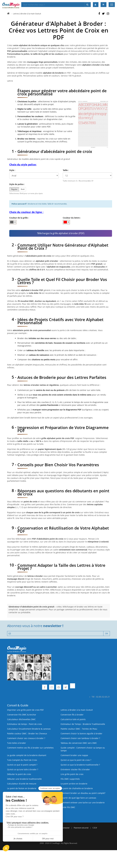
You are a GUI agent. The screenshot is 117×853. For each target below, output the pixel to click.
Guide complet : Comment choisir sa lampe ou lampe (83, 749)
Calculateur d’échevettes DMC (21, 719)
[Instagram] (51, 687)
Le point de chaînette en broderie (77, 788)
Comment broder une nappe (74, 755)
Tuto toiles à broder (16, 743)
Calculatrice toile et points (73, 719)
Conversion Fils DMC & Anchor (21, 714)
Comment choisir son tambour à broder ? (80, 738)
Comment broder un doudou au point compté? (83, 793)
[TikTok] (72, 687)
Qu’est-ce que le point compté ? (22, 764)
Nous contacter (64, 828)
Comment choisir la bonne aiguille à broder (81, 733)
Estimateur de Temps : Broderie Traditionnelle (83, 724)
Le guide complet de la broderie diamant (26, 755)
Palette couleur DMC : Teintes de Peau (79, 728)
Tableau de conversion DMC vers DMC (79, 743)
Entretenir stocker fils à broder (75, 769)
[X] (65, 687)
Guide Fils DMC (68, 807)
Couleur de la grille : (19, 217)
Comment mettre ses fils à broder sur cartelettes (30, 747)
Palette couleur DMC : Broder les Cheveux (27, 733)
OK (106, 633)
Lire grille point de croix (72, 774)
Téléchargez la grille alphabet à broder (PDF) (60, 233)
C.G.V (95, 828)
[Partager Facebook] (99, 13)
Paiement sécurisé (81, 828)
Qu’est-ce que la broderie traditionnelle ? (80, 764)
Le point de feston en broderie (21, 788)
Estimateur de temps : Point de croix (24, 724)
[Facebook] (44, 687)
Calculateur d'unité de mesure (21, 783)
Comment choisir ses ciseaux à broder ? (26, 738)
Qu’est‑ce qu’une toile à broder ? (22, 769)
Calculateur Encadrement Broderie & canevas (29, 728)
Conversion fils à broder (72, 714)
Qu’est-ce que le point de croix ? (76, 760)
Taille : (66, 170)
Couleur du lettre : (72, 217)
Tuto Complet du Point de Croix (22, 760)
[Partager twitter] (103, 13)
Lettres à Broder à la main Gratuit (27, 13)
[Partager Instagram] (108, 13)
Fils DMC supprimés (70, 779)
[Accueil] (8, 13)
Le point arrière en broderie (74, 783)
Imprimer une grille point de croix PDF (25, 710)
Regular (14, 189)
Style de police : (17, 184)
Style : (12, 170)
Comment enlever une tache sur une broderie (83, 802)
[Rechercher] (88, 4)
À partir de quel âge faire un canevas (78, 797)
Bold (22, 189)
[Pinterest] (58, 687)
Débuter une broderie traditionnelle (24, 779)
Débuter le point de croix (19, 774)
